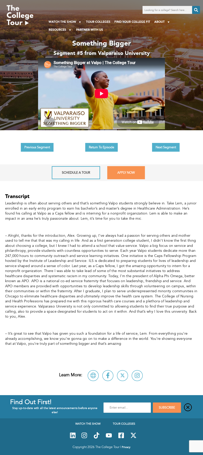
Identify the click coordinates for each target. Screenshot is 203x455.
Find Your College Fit (132, 21)
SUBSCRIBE (167, 408)
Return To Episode (101, 147)
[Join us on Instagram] (84, 437)
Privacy (126, 447)
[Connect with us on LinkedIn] (73, 437)
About (159, 21)
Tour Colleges (98, 21)
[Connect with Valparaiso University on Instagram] (137, 375)
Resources (57, 29)
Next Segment (166, 147)
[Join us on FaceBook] (121, 437)
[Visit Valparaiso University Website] (93, 375)
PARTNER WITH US (89, 29)
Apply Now (126, 173)
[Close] (188, 407)
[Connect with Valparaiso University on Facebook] (107, 375)
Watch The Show (62, 21)
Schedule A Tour (76, 173)
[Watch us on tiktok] (96, 437)
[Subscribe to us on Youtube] (109, 437)
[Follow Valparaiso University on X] (122, 375)
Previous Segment (37, 147)
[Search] (196, 10)
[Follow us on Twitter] (133, 437)
